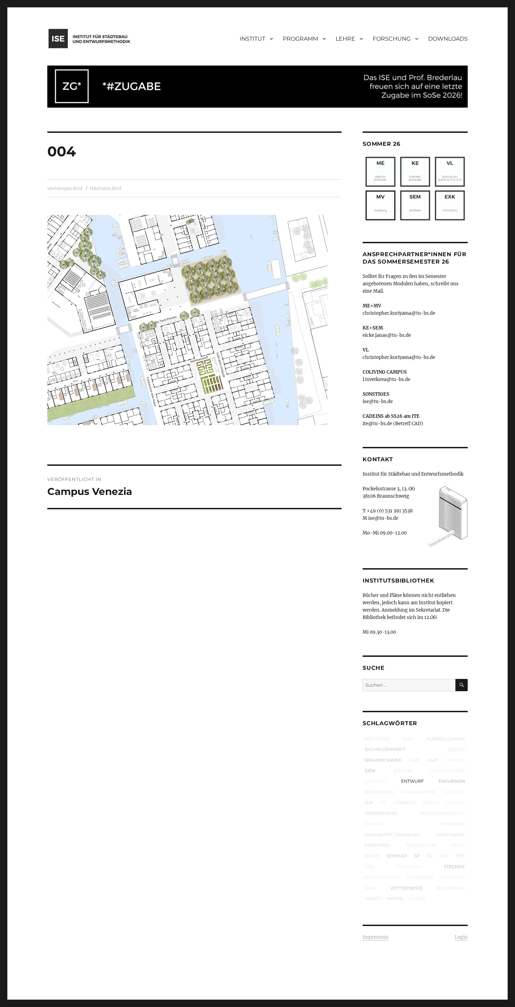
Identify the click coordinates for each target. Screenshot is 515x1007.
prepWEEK (377, 845)
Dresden (375, 781)
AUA (408, 738)
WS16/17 (373, 898)
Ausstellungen (446, 738)
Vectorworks (382, 877)
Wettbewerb (406, 888)
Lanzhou (404, 802)
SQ (430, 855)
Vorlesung (420, 877)
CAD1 (432, 760)
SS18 (460, 855)
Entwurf (412, 781)
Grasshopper (418, 792)
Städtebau (408, 866)
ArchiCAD (377, 738)
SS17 (444, 855)
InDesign (454, 792)
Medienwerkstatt (442, 813)
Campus (455, 760)
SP (417, 855)
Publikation (421, 845)
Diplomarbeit (448, 770)
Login (461, 937)
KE (383, 802)
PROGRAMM (300, 38)
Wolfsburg (450, 888)
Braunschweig (383, 760)
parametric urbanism (392, 834)
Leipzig (431, 802)
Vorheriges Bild (64, 188)
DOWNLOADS (448, 38)
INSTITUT (252, 38)
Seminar (397, 855)
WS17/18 (394, 898)
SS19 (369, 866)
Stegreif (454, 866)
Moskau (374, 823)
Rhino (372, 855)
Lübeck (456, 802)
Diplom (403, 770)
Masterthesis (381, 813)
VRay (371, 888)
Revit (458, 845)
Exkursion (452, 781)
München (453, 823)
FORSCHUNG (392, 38)
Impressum (376, 937)
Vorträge (453, 877)
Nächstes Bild (105, 188)
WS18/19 (416, 898)
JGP (369, 802)
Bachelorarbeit (385, 749)
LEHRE (345, 38)
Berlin (456, 749)
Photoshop (450, 834)
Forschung (379, 792)
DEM (370, 770)
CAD (414, 760)
